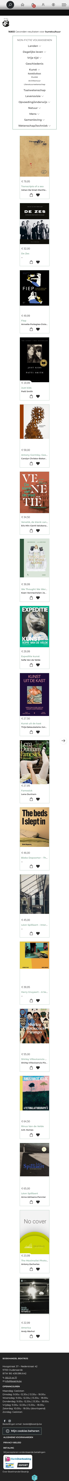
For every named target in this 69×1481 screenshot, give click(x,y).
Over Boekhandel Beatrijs (16, 1471)
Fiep (23, 320)
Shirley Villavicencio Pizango (38, 1059)
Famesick (26, 790)
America (26, 1327)
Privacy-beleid (12, 1442)
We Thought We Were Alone (38, 589)
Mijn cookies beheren (24, 1430)
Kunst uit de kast (31, 723)
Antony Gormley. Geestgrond (38, 454)
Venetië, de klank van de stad (38, 522)
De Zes (25, 253)
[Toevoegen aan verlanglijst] (38, 195)
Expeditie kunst (30, 656)
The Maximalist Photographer (38, 1260)
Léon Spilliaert (29, 1193)
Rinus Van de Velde (32, 1126)
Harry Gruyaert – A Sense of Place (40, 992)
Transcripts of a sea (32, 186)
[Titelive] (34, 1477)
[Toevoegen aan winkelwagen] (31, 195)
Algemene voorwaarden (18, 1437)
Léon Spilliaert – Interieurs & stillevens (43, 924)
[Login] (43, 5)
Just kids (26, 387)
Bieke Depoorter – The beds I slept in (43, 857)
